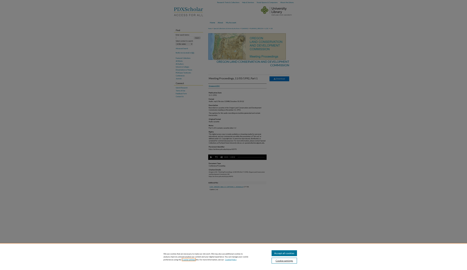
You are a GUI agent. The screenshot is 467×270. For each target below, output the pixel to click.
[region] (233, 256)
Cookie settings (188, 259)
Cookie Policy (231, 259)
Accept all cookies (284, 253)
